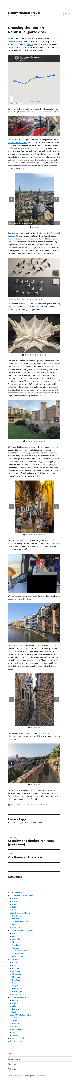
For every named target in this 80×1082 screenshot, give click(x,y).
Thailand (16, 945)
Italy (14, 907)
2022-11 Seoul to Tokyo (19, 922)
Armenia (15, 898)
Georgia (15, 901)
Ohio (14, 983)
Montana (16, 977)
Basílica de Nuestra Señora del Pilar (23, 148)
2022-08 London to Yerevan (21, 895)
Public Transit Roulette (17, 142)
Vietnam (15, 948)
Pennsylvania (18, 989)
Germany (16, 1027)
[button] (11, 199)
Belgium (15, 1024)
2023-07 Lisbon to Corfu (34, 804)
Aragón (30, 44)
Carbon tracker (14, 1059)
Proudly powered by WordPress (35, 1076)
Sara (12, 804)
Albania (15, 1018)
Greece (15, 904)
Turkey (15, 910)
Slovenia (15, 1035)
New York (16, 980)
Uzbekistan (17, 919)
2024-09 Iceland (17, 1038)
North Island (17, 954)
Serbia (14, 1032)
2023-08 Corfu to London (20, 1015)
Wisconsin (16, 994)
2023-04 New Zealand (19, 951)
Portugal (15, 1009)
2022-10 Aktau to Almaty (20, 913)
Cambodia (16, 933)
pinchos (46, 470)
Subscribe (12, 1069)
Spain (45, 804)
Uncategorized (16, 1041)
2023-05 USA (15, 960)
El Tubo (38, 476)
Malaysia (16, 939)
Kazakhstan (17, 916)
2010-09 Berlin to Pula (19, 893)
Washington (17, 992)
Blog (10, 1054)
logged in (22, 822)
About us (12, 1064)
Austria (15, 1021)
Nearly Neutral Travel (24, 12)
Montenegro (17, 1029)
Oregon (15, 986)
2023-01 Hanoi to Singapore (21, 930)
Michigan (16, 971)
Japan (14, 925)
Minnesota (16, 974)
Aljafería (39, 361)
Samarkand (13, 242)
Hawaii (15, 962)
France (15, 1000)
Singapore (16, 942)
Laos (14, 936)
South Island (17, 957)
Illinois (15, 965)
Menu (67, 14)
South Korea (17, 927)
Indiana (15, 968)
